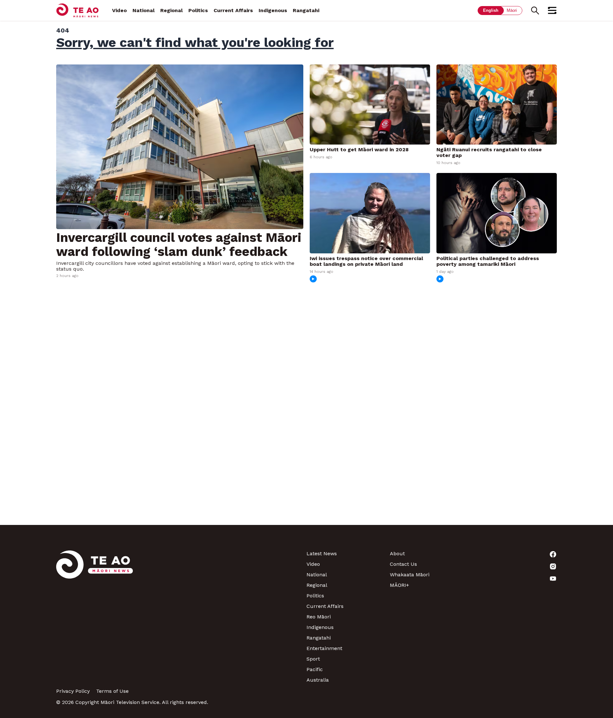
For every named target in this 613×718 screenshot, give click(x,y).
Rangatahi (306, 10)
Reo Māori (318, 617)
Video (119, 10)
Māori (512, 10)
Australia (317, 680)
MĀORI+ (399, 585)
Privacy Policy (73, 691)
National (143, 10)
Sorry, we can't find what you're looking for (195, 42)
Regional (171, 10)
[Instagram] (515, 566)
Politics (198, 10)
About (397, 553)
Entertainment (324, 648)
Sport (313, 659)
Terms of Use (112, 691)
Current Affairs (233, 10)
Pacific (314, 669)
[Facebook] (515, 554)
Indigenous (273, 10)
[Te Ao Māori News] (94, 616)
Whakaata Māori (409, 575)
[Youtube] (515, 578)
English (490, 10)
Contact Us (403, 564)
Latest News (321, 553)
